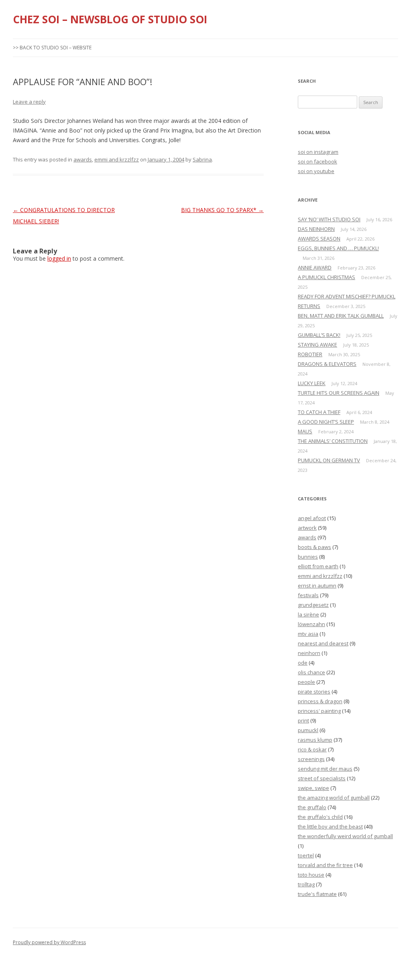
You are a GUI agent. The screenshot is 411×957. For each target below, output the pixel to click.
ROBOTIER (310, 354)
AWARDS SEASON (319, 238)
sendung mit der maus (325, 768)
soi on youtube (316, 171)
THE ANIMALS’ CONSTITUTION (333, 441)
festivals (308, 595)
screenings (311, 759)
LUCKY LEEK (312, 383)
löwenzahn (311, 624)
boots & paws (314, 547)
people (306, 682)
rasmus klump (315, 739)
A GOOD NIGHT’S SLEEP (326, 421)
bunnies (308, 556)
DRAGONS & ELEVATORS (327, 363)
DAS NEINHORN (316, 229)
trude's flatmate (317, 894)
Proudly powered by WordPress (49, 942)
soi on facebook (317, 161)
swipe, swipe (313, 788)
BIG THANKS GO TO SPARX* (222, 210)
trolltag (306, 884)
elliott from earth (318, 566)
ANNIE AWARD (315, 267)
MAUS (305, 431)
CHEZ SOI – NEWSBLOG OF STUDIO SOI (110, 19)
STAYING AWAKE (317, 344)
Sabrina (202, 159)
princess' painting (319, 710)
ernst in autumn (317, 585)
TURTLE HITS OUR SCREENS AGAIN (338, 392)
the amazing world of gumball (334, 797)
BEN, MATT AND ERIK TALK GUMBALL (341, 315)
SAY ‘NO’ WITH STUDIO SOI (329, 219)
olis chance (311, 672)
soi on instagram (318, 151)
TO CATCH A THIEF (319, 412)
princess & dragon (320, 701)
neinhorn (309, 653)
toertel (306, 855)
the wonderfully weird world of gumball (345, 836)
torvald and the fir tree (325, 865)
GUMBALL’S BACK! (319, 335)
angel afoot (312, 518)
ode (302, 662)
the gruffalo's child (320, 816)
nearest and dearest (323, 643)
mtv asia (308, 633)
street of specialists (322, 778)
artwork (307, 527)
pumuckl (308, 730)
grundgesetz (313, 604)
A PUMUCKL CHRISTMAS (326, 277)
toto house (311, 874)
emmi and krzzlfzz (116, 159)
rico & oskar (312, 749)
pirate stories (314, 691)
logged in (59, 258)
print (303, 720)
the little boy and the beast (330, 826)
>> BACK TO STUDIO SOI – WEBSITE (52, 47)
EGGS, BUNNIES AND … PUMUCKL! (338, 248)
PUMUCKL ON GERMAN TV (329, 460)
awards (82, 159)
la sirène (308, 614)
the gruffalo (312, 807)
